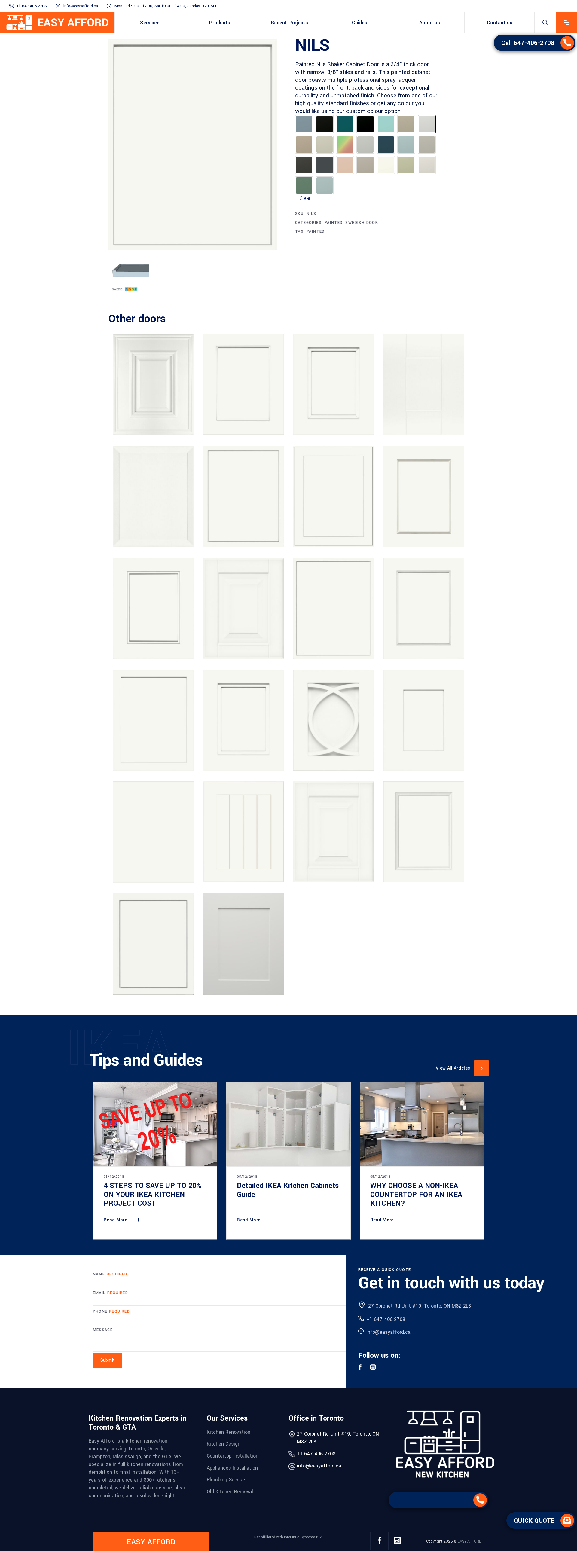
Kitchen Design (223, 1443)
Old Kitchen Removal (230, 1491)
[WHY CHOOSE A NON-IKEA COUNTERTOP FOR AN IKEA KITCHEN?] (422, 1124)
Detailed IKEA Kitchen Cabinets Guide (288, 1190)
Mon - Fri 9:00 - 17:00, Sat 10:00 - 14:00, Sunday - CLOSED (166, 6)
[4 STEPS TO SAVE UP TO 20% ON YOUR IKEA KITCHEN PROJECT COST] (155, 1124)
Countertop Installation (232, 1455)
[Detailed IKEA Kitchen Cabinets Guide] (288, 1124)
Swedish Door (361, 222)
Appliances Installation (232, 1467)
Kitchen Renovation (228, 1431)
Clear (305, 198)
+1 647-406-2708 (31, 6)
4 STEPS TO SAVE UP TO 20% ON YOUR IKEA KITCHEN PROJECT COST (152, 1195)
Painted (334, 222)
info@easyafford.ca (80, 6)
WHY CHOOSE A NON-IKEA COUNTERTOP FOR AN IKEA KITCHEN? (416, 1195)
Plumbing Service (226, 1479)
